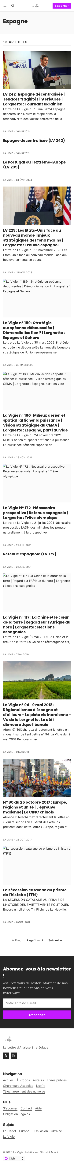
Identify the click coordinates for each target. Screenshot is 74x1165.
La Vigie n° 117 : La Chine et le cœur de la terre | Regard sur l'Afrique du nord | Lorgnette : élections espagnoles (36, 625)
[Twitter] (6, 1056)
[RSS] (14, 1056)
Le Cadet (9, 1131)
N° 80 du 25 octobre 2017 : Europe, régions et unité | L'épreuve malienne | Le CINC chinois (35, 807)
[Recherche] (13, 5)
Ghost (44, 1152)
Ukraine (56, 1131)
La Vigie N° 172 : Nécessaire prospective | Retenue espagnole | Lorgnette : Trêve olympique (35, 512)
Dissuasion (40, 1131)
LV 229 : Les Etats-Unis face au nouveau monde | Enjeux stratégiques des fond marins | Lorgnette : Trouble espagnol (33, 238)
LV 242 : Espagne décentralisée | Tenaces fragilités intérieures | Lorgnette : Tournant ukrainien (34, 99)
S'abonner (62, 5)
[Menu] (5, 5)
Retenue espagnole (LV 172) (29, 554)
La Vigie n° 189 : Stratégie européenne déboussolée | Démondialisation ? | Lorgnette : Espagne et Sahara (34, 330)
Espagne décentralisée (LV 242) (34, 140)
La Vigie (8, 131)
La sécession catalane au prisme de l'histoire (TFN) (35, 892)
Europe (24, 1131)
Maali (54, 1152)
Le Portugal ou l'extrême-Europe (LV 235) (34, 164)
